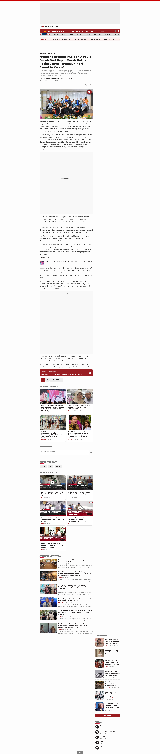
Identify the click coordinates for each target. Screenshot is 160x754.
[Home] (49, 26)
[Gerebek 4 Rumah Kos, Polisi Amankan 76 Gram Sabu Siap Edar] (53, 482)
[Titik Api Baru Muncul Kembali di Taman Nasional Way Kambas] (80, 482)
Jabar (64, 34)
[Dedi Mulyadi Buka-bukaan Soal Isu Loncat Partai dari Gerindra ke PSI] (48, 602)
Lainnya (116, 34)
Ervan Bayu (68, 78)
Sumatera (56, 34)
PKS (82, 121)
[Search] (118, 31)
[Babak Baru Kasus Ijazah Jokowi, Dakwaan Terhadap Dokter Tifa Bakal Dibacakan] (80, 396)
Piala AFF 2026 (107, 39)
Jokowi (52, 129)
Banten (71, 34)
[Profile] (115, 31)
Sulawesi (108, 34)
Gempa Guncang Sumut (80, 39)
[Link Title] (41, 53)
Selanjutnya (56, 380)
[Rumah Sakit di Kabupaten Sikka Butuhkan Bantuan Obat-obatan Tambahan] (53, 534)
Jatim (95, 34)
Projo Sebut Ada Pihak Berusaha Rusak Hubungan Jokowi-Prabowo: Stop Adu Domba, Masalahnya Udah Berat (68, 262)
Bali (100, 34)
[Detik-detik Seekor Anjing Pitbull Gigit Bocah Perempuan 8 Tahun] (53, 508)
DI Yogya (87, 34)
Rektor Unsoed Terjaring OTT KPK (61, 39)
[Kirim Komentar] (91, 452)
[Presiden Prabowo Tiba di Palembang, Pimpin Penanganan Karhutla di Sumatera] (80, 508)
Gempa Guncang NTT (95, 39)
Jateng (79, 34)
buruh (53, 124)
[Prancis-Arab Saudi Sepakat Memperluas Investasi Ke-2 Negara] (48, 564)
